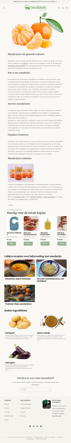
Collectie (6, 408)
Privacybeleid (29, 437)
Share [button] (11, 205)
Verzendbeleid (60, 437)
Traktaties (7, 412)
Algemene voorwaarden (50, 437)
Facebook (23, 412)
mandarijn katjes (20, 197)
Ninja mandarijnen (49, 197)
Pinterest (22, 416)
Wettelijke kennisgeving (41, 439)
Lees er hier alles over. (58, 414)
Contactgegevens (30, 439)
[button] (4, 8)
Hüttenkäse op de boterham (16, 66)
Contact (6, 420)
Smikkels (14, 437)
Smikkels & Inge (8, 416)
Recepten (6, 404)
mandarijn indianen (36, 197)
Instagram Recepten (25, 404)
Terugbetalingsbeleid (38, 437)
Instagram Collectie (25, 408)
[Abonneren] (49, 390)
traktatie (25, 63)
